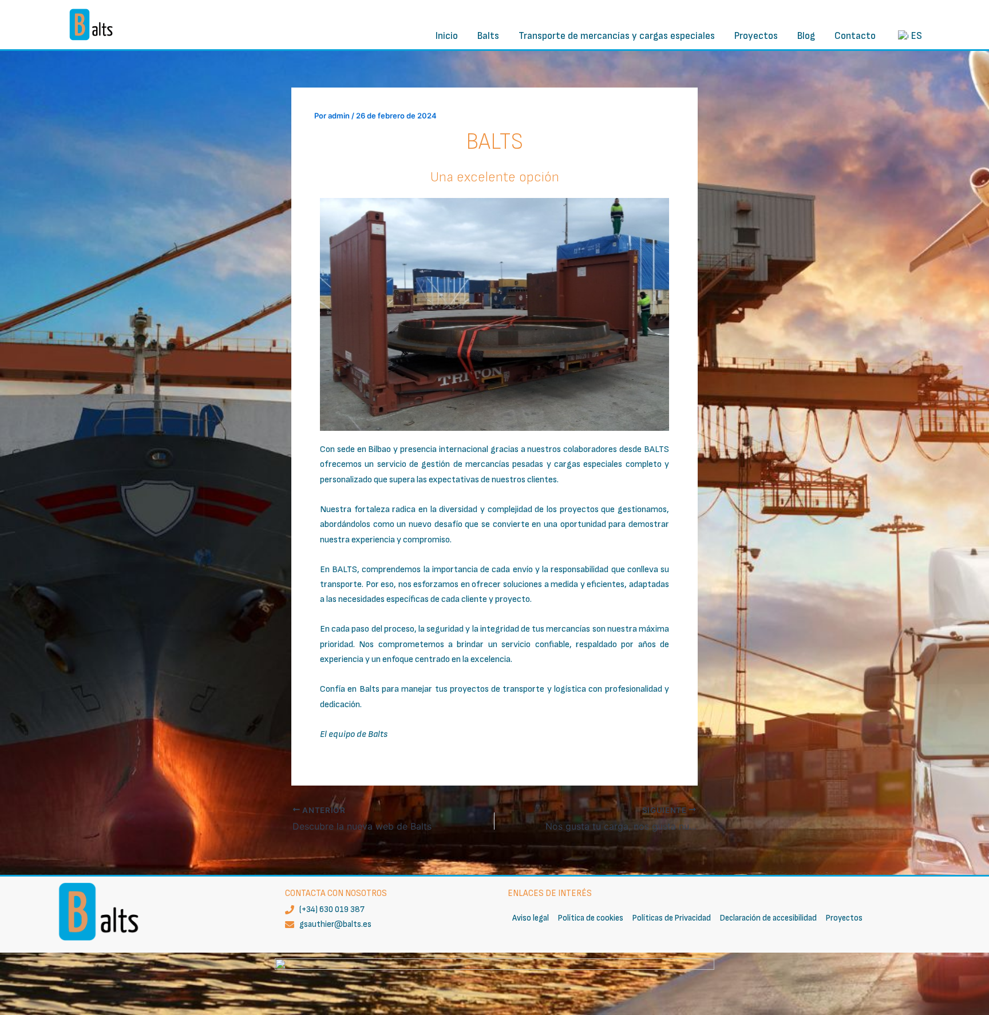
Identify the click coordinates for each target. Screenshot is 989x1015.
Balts (488, 36)
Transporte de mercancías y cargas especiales (617, 36)
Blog (806, 36)
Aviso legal (530, 918)
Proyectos (756, 36)
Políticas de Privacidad (671, 918)
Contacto (855, 36)
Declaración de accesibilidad (768, 918)
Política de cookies (590, 918)
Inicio (447, 36)
